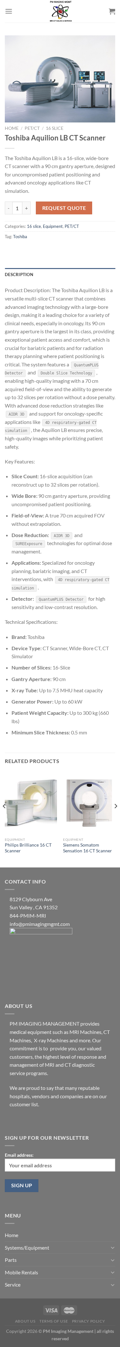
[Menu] (8, 11)
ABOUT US (25, 1321)
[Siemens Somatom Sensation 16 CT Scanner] (89, 803)
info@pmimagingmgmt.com (40, 924)
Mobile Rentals (21, 1272)
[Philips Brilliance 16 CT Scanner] (31, 803)
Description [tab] (19, 274)
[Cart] (112, 11)
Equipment (53, 226)
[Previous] (4, 819)
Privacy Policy (88, 1321)
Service (12, 1284)
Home (12, 128)
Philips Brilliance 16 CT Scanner (28, 847)
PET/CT (32, 128)
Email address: (19, 1155)
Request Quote (64, 208)
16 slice (54, 128)
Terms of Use (53, 1321)
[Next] (115, 819)
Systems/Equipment (27, 1247)
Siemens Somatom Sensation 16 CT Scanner (87, 847)
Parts (11, 1260)
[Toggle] (112, 1247)
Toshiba (20, 236)
